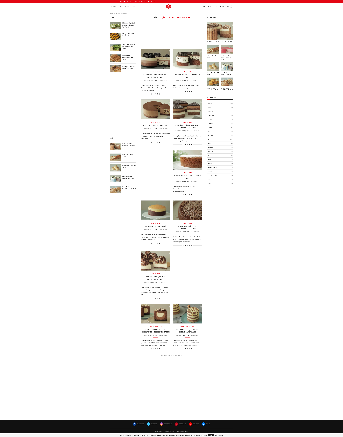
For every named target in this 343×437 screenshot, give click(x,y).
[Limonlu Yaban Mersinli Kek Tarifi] (227, 66)
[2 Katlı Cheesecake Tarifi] (155, 210)
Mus (220, 155)
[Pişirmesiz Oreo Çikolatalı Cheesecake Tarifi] (155, 59)
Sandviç (220, 163)
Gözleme (220, 123)
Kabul (211, 435)
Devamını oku (219, 435)
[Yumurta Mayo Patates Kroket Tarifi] (213, 82)
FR (127, 1)
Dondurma (220, 115)
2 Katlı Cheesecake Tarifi (156, 226)
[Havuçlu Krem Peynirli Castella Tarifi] (227, 82)
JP (148, 1)
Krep (220, 143)
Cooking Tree (153, 80)
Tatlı (204, 6)
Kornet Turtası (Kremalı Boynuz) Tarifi (127, 57)
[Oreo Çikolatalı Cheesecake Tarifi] (187, 59)
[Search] (228, 6)
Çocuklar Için (221, 175)
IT (133, 1)
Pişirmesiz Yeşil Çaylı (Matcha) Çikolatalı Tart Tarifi (128, 25)
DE (142, 1)
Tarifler (220, 171)
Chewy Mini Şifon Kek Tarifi (213, 73)
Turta (209, 6)
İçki (220, 131)
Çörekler (220, 111)
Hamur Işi (223, 6)
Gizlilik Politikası (170, 431)
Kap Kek (220, 135)
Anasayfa (113, 6)
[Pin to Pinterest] (157, 94)
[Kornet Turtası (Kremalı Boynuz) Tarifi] (115, 58)
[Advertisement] (171, 33)
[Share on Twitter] (155, 94)
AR (151, 1)
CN (145, 1)
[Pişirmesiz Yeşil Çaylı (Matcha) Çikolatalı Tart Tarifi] (115, 25)
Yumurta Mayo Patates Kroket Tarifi (212, 89)
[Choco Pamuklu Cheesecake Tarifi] (187, 160)
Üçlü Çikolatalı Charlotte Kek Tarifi (219, 42)
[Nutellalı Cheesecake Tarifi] (155, 109)
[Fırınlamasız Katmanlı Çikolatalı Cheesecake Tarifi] (155, 313)
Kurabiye (126, 6)
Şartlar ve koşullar (182, 431)
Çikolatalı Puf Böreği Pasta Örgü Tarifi (128, 67)
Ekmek (216, 6)
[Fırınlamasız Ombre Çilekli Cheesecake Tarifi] (227, 49)
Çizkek (134, 6)
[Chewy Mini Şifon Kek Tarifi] (213, 66)
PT (136, 1)
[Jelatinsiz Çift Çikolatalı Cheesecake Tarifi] (187, 109)
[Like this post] (151, 94)
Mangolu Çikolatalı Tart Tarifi (128, 35)
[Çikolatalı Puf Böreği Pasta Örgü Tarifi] (115, 68)
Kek (120, 6)
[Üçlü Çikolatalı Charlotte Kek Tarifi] (220, 31)
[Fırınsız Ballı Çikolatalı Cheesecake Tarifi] (187, 313)
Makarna (220, 151)
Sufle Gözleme (220, 167)
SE (139, 1)
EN (124, 1)
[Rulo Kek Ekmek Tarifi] (213, 49)
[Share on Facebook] (153, 94)
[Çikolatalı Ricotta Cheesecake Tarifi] (187, 210)
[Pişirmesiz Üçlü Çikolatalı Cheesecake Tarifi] (155, 261)
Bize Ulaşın (158, 431)
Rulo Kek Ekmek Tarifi (211, 56)
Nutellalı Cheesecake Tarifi (155, 125)
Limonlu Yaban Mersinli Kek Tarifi (226, 73)
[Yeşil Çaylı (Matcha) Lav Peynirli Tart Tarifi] (115, 47)
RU (154, 1)
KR (121, 1)
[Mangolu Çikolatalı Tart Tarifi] (115, 36)
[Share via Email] (159, 94)
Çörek (220, 107)
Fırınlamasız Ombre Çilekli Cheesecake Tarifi (226, 57)
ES (130, 1)
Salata (220, 159)
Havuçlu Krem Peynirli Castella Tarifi (227, 89)
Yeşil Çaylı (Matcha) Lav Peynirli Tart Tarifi (128, 46)
